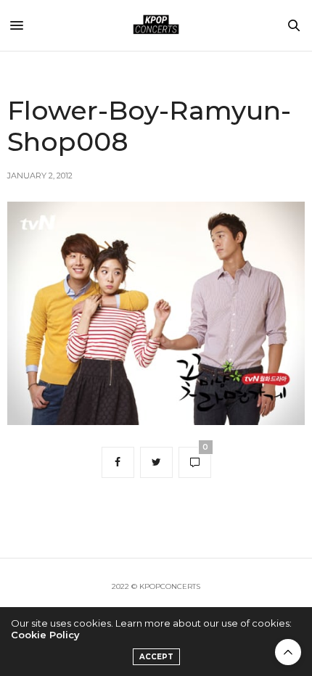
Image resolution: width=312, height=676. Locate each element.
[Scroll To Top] (288, 652)
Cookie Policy (45, 634)
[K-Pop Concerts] (156, 25)
